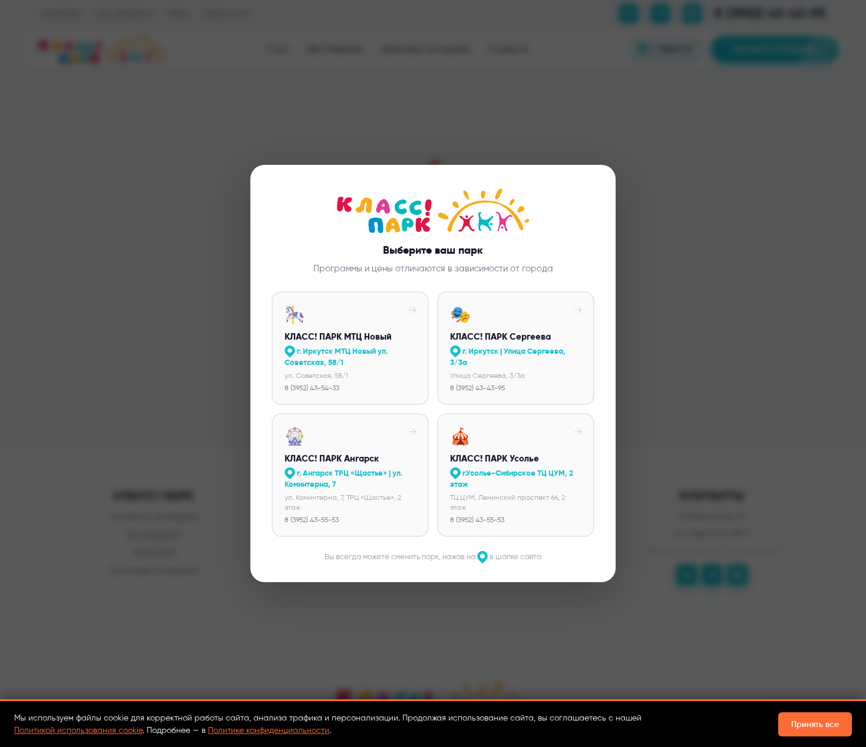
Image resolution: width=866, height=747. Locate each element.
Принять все (815, 724)
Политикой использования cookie (78, 730)
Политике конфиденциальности (268, 730)
